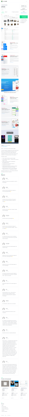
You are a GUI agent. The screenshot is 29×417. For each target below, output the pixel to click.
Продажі (3, 410)
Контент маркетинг (5, 407)
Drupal (22, 389)
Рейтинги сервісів (4, 411)
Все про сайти (4, 406)
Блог (5, 415)
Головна (2, 415)
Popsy (3, 389)
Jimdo (12, 389)
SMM (2, 405)
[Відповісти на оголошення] (2, 398)
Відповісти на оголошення (24, 17)
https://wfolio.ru (5, 146)
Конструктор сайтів (4, 388)
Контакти (9, 415)
